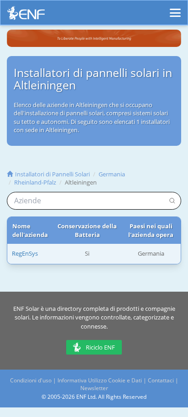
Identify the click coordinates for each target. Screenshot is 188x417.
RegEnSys (25, 253)
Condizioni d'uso (31, 380)
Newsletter (94, 388)
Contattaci (161, 380)
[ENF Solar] (26, 15)
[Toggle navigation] (175, 8)
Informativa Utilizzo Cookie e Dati (99, 380)
